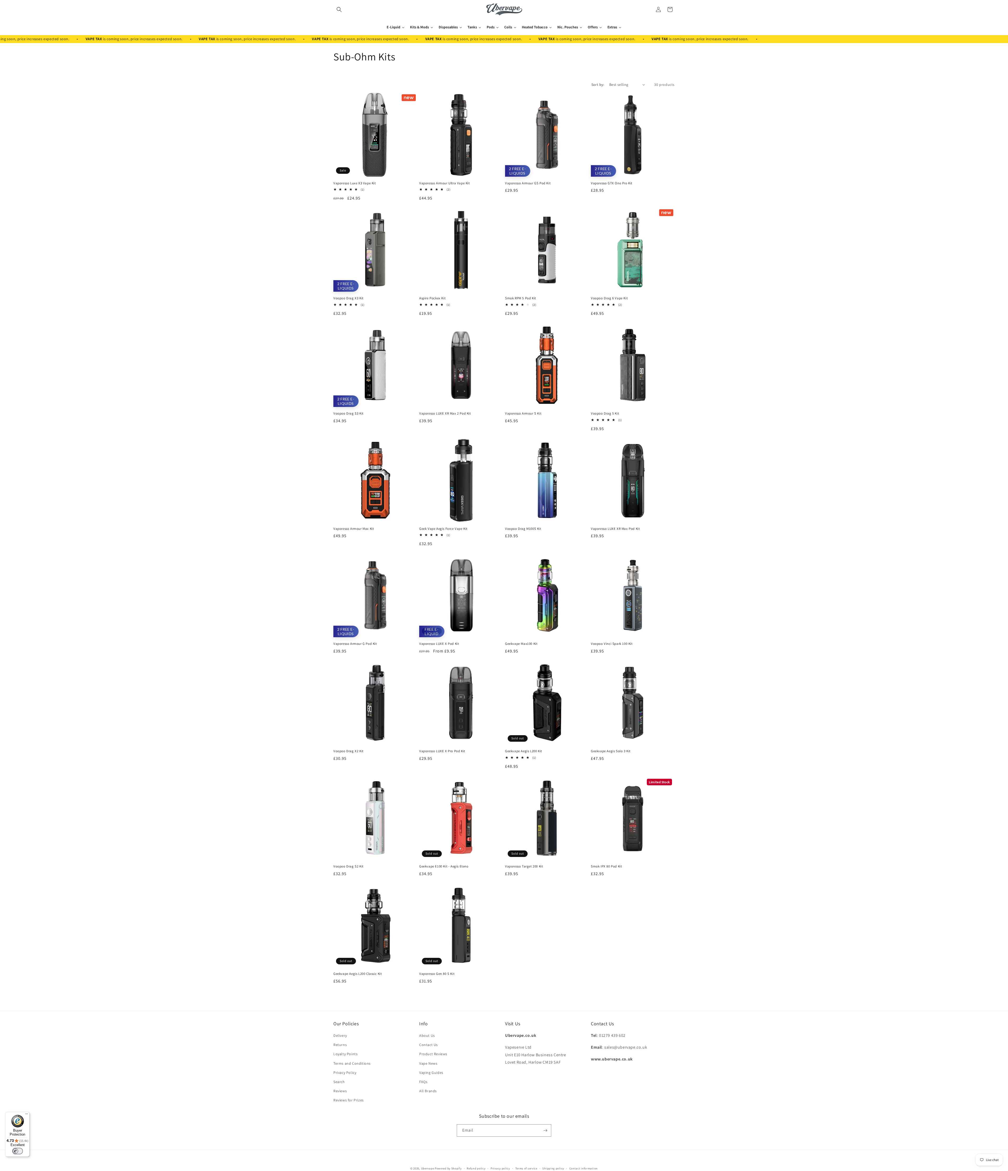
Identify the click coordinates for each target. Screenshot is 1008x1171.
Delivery (340, 1035)
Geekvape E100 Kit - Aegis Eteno (444, 866)
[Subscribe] (545, 1130)
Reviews (340, 1091)
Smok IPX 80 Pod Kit (606, 866)
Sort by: (597, 84)
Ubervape (427, 1168)
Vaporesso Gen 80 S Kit (436, 974)
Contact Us (428, 1044)
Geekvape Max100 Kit (521, 644)
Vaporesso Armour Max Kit (353, 529)
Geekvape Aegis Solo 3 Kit (611, 751)
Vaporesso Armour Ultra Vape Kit (444, 183)
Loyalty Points (345, 1054)
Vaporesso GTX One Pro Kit (611, 183)
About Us (427, 1035)
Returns (340, 1044)
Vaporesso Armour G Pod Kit (355, 644)
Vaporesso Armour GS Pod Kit (527, 183)
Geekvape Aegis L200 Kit (523, 751)
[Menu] (26, 1115)
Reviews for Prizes (348, 1100)
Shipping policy (553, 1168)
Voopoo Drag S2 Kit (348, 866)
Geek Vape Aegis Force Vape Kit (443, 529)
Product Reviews (433, 1054)
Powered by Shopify (448, 1168)
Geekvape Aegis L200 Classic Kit (357, 974)
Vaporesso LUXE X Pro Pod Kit (442, 751)
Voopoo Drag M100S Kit (523, 529)
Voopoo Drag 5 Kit (605, 413)
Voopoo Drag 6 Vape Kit (609, 298)
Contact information (583, 1168)
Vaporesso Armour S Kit (523, 413)
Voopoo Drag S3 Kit (348, 413)
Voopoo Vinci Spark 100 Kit (612, 644)
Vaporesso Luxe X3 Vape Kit (354, 183)
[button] (339, 9)
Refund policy (476, 1168)
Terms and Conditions (352, 1063)
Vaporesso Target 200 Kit (524, 866)
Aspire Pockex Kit (432, 298)
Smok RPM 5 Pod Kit (520, 298)
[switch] (17, 1151)
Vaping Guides (431, 1072)
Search (339, 1081)
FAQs (423, 1081)
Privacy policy (500, 1168)
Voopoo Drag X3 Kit (348, 298)
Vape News (428, 1063)
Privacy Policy (344, 1072)
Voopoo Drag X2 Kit (348, 751)
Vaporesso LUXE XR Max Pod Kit (615, 529)
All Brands (428, 1091)
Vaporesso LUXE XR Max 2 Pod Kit (445, 413)
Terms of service (526, 1168)
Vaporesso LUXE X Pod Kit (439, 644)
